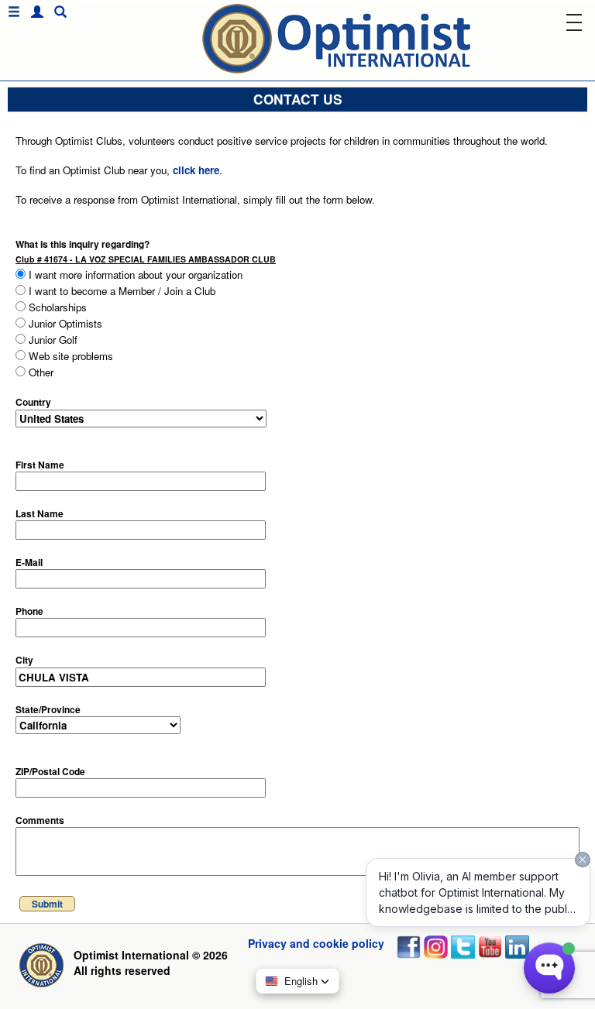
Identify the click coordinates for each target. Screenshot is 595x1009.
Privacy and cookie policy (316, 943)
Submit (47, 904)
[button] (33, 12)
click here (196, 170)
